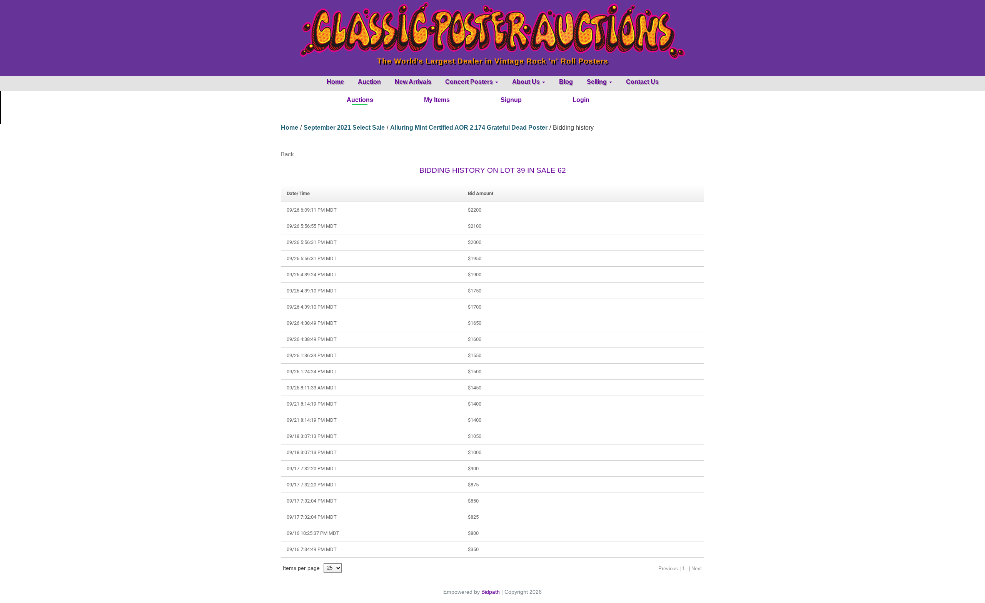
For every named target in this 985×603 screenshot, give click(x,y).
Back (287, 154)
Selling (597, 82)
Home (335, 82)
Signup (511, 100)
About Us (526, 82)
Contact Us (642, 82)
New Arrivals (413, 82)
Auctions (360, 100)
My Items (437, 100)
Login (581, 100)
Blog (566, 82)
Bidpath (490, 592)
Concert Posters (469, 82)
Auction (369, 82)
